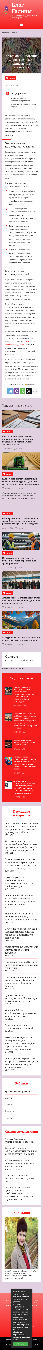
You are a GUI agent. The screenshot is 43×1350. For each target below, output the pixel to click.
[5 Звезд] (34, 384)
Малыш (9, 1097)
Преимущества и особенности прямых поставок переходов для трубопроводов (19, 882)
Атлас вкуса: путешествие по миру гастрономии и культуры (21, 949)
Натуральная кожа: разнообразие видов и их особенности (24, 742)
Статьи (9, 1117)
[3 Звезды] (30, 384)
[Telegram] (10, 391)
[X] (29, 391)
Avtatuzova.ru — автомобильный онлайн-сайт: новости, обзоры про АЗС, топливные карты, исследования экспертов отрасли (24, 787)
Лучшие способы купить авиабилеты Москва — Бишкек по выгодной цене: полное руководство (20, 900)
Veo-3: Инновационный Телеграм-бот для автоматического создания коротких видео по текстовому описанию (20, 1043)
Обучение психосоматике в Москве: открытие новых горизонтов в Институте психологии (21, 933)
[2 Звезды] (28, 384)
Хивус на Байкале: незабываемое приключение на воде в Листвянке (21, 1013)
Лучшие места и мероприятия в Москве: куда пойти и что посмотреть (21, 998)
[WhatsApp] (22, 391)
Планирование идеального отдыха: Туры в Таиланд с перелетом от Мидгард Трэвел (20, 981)
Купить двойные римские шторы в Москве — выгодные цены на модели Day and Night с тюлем (21, 1063)
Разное (8, 1104)
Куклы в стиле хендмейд (19, 1141)
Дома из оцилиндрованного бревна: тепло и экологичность (21, 1165)
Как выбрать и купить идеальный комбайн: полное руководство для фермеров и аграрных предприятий (21, 846)
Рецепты (10, 1111)
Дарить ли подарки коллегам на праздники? (19, 1027)
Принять (20, 1344)
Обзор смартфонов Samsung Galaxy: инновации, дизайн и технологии (21, 964)
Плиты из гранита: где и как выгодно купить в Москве (21, 1152)
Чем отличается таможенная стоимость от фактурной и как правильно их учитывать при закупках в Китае (21, 828)
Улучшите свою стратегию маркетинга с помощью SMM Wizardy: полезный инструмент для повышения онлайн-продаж (24, 763)
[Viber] (16, 391)
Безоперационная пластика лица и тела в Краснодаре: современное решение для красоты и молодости (20, 864)
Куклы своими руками (18, 1091)
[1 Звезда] (26, 384)
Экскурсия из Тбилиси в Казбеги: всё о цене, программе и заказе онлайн (21, 916)
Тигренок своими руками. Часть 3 (20, 1179)
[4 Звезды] (32, 384)
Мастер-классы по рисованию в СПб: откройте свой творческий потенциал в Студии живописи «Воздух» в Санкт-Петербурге (24, 694)
